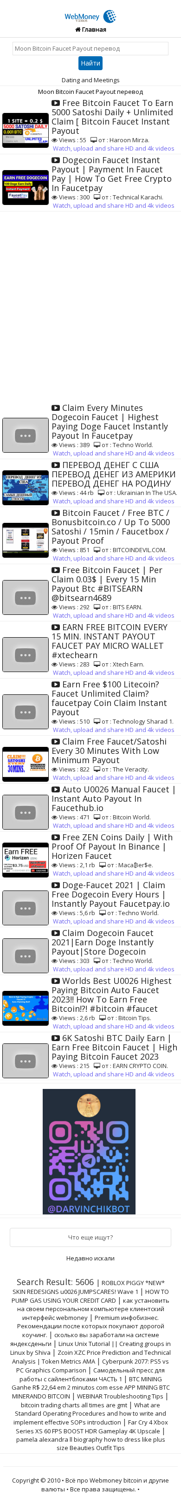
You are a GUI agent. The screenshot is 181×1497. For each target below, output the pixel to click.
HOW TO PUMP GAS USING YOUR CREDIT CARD (90, 1296)
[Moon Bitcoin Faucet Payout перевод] (90, 11)
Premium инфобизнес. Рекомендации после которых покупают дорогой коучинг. (90, 1326)
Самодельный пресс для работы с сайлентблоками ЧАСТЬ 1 (92, 1374)
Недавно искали (90, 1258)
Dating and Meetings (91, 80)
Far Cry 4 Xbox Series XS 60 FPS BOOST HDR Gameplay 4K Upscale (92, 1426)
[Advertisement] (90, 306)
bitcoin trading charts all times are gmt (74, 1405)
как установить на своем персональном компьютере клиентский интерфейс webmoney (93, 1309)
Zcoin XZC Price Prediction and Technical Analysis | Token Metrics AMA (91, 1356)
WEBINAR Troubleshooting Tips (120, 1396)
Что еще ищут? (90, 1237)
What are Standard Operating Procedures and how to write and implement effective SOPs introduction (90, 1413)
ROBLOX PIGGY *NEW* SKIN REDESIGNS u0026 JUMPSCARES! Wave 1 (89, 1287)
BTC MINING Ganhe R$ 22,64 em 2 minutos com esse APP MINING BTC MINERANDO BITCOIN (91, 1387)
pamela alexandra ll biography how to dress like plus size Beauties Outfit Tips (90, 1443)
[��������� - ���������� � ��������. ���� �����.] (90, 1148)
